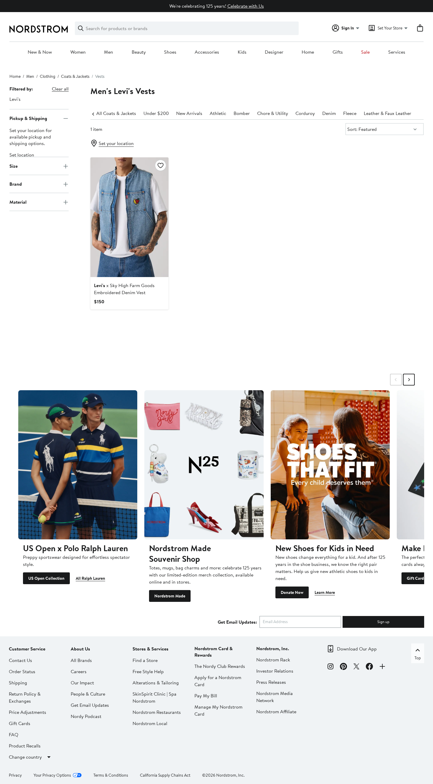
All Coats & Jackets (116, 113)
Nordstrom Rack (273, 659)
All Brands (81, 660)
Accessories (207, 52)
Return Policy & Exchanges (25, 697)
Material (18, 202)
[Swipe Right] (409, 380)
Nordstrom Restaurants (157, 712)
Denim (329, 113)
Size (13, 166)
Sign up (383, 621)
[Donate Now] (330, 464)
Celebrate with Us (245, 6)
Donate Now (292, 592)
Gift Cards (416, 578)
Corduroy (305, 113)
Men (108, 52)
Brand (15, 184)
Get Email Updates (90, 705)
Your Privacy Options (52, 775)
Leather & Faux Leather (387, 113)
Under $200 (156, 113)
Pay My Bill (205, 695)
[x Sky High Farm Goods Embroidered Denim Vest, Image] (129, 217)
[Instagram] (330, 667)
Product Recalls (25, 745)
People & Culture (88, 694)
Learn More (325, 592)
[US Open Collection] (77, 464)
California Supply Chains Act (165, 775)
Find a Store (145, 660)
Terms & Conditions (110, 775)
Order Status (22, 671)
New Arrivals (189, 113)
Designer (274, 52)
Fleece (349, 113)
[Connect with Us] (382, 667)
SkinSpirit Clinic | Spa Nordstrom (154, 697)
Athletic (218, 113)
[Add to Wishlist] (160, 165)
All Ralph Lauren (90, 578)
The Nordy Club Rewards (219, 666)
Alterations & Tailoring (156, 682)
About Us (80, 648)
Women (78, 52)
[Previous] (93, 113)
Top (417, 658)
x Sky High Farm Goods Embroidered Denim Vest (124, 289)
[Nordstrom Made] (203, 464)
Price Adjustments (27, 712)
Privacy (15, 775)
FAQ (13, 734)
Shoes (170, 52)
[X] (356, 667)
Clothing (47, 76)
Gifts (338, 52)
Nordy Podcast (86, 716)
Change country (25, 757)
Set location (21, 155)
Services (396, 52)
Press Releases (271, 682)
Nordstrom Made (169, 596)
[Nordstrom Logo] (38, 29)
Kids (242, 52)
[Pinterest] (343, 667)
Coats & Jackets (75, 76)
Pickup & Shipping (28, 118)
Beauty (139, 52)
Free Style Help (148, 671)
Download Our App (357, 648)
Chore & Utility (272, 113)
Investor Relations (274, 671)
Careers (79, 671)
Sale (365, 52)
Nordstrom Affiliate (276, 711)
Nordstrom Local (150, 723)
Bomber (242, 113)
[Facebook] (369, 667)
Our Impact (82, 682)
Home (308, 52)
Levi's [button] (15, 99)
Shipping (18, 682)
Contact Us (20, 660)
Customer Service (27, 648)
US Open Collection (46, 578)
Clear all (60, 89)
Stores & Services (150, 648)
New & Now (40, 52)
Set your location (116, 143)
